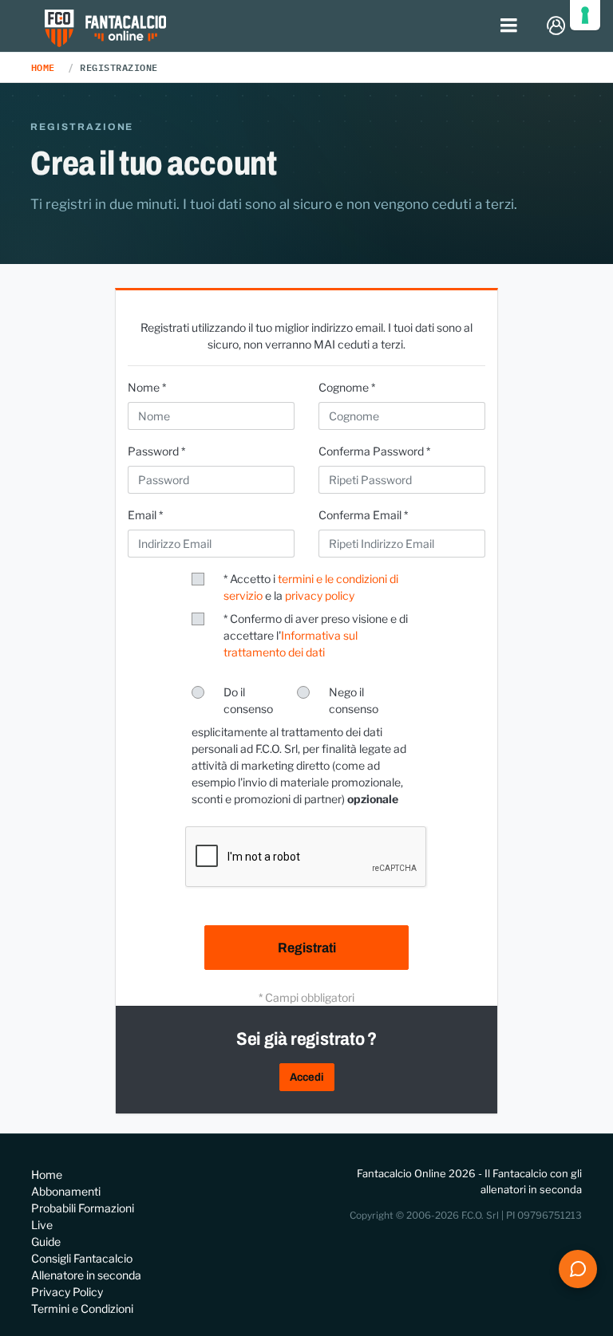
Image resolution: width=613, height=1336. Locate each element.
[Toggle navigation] (509, 26)
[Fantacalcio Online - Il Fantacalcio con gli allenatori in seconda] (106, 29)
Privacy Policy (67, 1292)
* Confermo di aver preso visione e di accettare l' (315, 635)
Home (43, 67)
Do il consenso (248, 700)
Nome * (147, 387)
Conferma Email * (363, 515)
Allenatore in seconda (86, 1275)
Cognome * (346, 387)
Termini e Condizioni (82, 1308)
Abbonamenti (66, 1191)
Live (42, 1225)
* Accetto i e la (310, 587)
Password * (156, 451)
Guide (46, 1241)
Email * (145, 515)
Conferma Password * (374, 451)
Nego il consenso (353, 700)
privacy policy (319, 595)
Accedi (307, 1077)
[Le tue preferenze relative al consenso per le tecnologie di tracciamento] (585, 15)
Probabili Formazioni (82, 1208)
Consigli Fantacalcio (81, 1258)
